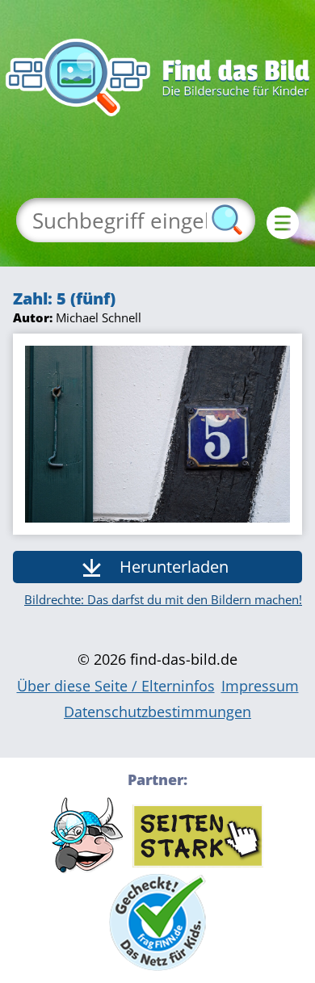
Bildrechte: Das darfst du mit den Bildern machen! (163, 599)
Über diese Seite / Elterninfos (116, 685)
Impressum (260, 685)
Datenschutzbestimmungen (157, 711)
